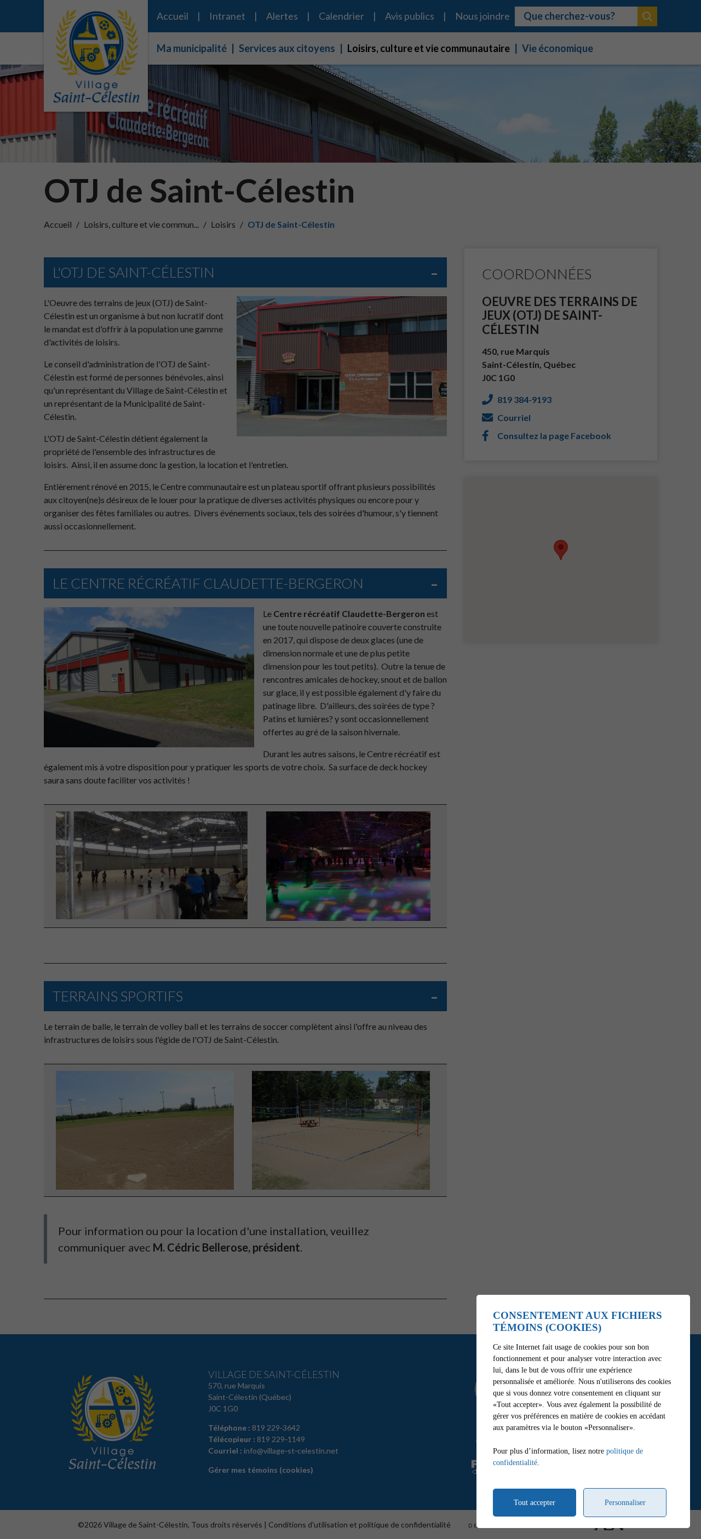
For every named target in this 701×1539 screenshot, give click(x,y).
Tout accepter (534, 1502)
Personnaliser (625, 1502)
